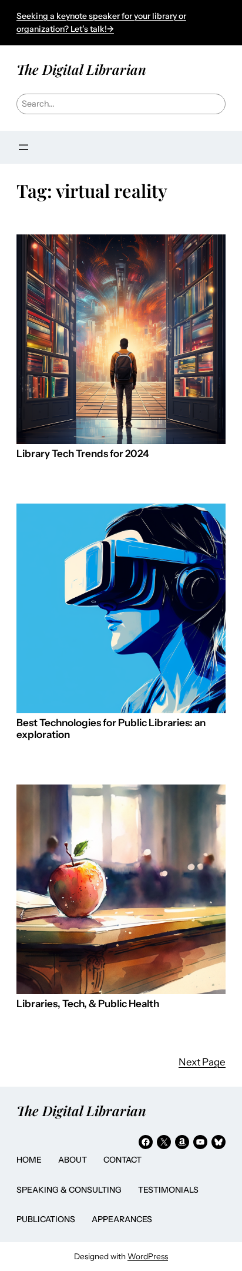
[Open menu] (23, 147)
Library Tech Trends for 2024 (82, 453)
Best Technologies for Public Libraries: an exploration (111, 728)
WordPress (147, 1256)
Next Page (202, 1062)
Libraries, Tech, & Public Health (87, 1003)
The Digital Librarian (81, 69)
